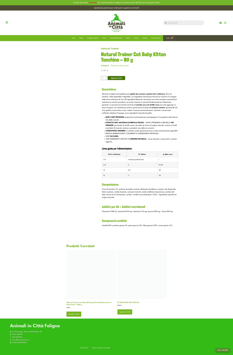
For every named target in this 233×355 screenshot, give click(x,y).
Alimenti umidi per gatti (120, 65)
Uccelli (136, 38)
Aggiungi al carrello (116, 78)
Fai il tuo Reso (223, 350)
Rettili (128, 38)
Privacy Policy (84, 348)
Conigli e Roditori (93, 38)
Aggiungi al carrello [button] (73, 314)
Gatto (81, 38)
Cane (73, 38)
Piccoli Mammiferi (116, 38)
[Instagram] (225, 23)
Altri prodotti (155, 38)
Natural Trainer (110, 48)
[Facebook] (220, 23)
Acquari (145, 38)
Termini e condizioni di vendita (101, 348)
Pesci (104, 38)
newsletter (93, 2)
